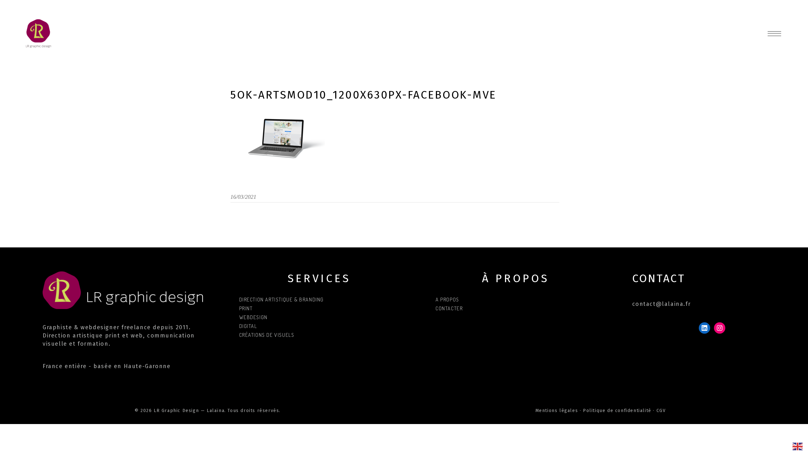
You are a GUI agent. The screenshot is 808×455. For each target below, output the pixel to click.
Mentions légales (556, 410)
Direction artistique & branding (281, 299)
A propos (447, 299)
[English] (798, 446)
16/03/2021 (243, 197)
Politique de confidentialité (617, 410)
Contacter (449, 308)
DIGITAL (248, 326)
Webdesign (253, 317)
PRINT (246, 308)
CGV (661, 410)
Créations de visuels (266, 335)
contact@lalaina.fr (661, 303)
